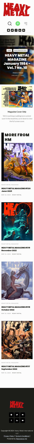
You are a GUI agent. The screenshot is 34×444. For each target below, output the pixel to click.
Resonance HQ (21, 439)
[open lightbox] (17, 96)
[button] (25, 23)
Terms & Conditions (22, 436)
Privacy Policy (9, 436)
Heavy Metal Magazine (17, 46)
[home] (17, 9)
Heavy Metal (18, 72)
